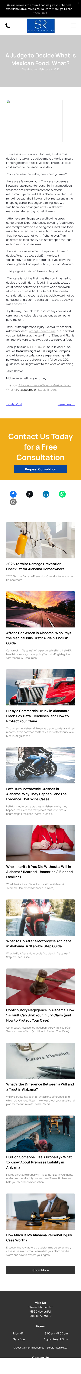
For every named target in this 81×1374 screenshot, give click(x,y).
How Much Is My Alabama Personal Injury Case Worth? (39, 1237)
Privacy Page (39, 12)
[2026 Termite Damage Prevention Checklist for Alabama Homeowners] (40, 540)
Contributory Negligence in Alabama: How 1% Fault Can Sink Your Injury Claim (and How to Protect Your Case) (40, 1015)
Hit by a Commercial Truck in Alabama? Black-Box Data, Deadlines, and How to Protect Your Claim (37, 715)
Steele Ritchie (47, 390)
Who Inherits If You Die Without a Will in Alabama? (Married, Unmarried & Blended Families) (39, 871)
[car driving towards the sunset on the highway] (40, 609)
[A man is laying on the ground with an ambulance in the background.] (40, 1134)
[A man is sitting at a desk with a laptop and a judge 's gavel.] (40, 1212)
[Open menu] (73, 26)
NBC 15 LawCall (37, 347)
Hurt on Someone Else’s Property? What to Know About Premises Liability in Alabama (39, 1162)
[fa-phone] (8, 28)
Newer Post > (66, 404)
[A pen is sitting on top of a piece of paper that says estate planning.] (40, 1061)
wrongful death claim (42, 331)
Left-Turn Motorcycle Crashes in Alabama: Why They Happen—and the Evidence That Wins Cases (36, 793)
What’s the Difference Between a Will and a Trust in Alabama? (40, 1087)
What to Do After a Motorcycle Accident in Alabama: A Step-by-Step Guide (38, 943)
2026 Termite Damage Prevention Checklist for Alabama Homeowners (35, 566)
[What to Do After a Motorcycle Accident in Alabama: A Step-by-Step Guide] (40, 917)
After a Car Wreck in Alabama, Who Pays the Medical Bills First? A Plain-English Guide (38, 638)
